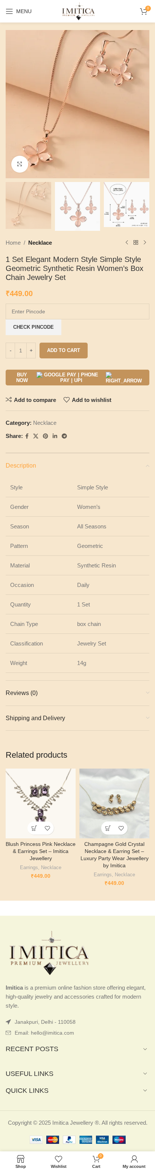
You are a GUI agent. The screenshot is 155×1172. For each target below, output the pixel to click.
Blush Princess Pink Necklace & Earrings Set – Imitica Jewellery (41, 851)
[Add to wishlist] (47, 828)
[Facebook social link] (27, 436)
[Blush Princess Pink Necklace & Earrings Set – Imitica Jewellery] (41, 803)
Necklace (40, 242)
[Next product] (144, 242)
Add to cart (63, 350)
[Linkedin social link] (54, 436)
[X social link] (36, 436)
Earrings (29, 867)
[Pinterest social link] (45, 436)
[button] (34, 828)
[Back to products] (135, 242)
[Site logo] (77, 11)
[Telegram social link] (64, 436)
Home (13, 242)
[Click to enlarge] (19, 164)
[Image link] (47, 952)
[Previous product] (126, 242)
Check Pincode (33, 327)
